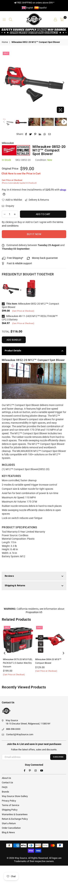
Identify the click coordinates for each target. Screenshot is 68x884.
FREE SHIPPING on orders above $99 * (35, 2)
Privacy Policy (9, 800)
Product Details (13, 350)
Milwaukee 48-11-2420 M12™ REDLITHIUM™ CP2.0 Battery (30, 318)
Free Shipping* (15, 257)
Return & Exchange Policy (15, 819)
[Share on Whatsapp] (45, 134)
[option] (34, 83)
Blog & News (8, 832)
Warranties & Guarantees (15, 814)
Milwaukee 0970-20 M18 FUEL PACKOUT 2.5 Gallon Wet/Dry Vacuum (17, 663)
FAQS (4, 787)
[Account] (55, 19)
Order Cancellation (11, 828)
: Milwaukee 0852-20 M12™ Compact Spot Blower (30, 305)
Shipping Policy (9, 809)
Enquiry (9, 205)
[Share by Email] (49, 134)
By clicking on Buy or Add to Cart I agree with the (32, 224)
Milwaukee (8, 143)
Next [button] (63, 83)
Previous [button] (4, 83)
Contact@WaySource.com (19, 734)
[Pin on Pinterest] (35, 134)
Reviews (9, 576)
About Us (6, 778)
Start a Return (9, 823)
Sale (6, 53)
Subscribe (58, 757)
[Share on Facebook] (26, 134)
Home (5, 42)
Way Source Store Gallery (15, 796)
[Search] (10, 19)
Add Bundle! (14, 339)
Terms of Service (10, 805)
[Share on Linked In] (40, 134)
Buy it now (34, 234)
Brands (5, 791)
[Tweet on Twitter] (30, 134)
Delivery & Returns (38, 199)
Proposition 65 (34, 612)
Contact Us (7, 782)
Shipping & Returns (15, 585)
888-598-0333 (13, 729)
